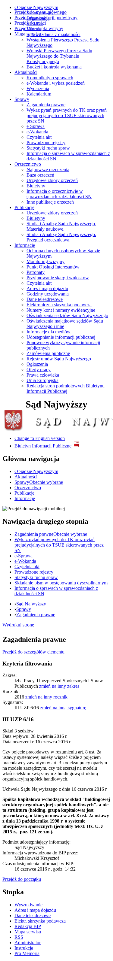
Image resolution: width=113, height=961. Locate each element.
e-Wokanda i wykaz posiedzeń (56, 83)
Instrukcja (23, 947)
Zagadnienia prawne (46, 104)
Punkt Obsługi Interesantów (53, 266)
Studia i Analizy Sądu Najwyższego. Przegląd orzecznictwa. (61, 237)
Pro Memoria (26, 953)
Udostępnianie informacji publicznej (61, 337)
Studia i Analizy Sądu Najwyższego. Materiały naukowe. (61, 226)
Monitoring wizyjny (45, 261)
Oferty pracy (39, 369)
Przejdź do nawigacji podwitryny (45, 17)
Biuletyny (36, 185)
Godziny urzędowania (48, 293)
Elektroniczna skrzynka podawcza (59, 304)
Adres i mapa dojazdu (47, 288)
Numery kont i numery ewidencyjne (61, 310)
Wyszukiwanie (28, 904)
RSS (18, 937)
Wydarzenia (38, 88)
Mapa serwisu (27, 33)
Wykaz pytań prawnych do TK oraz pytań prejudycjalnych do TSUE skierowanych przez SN (67, 115)
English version (39, 438)
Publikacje (24, 207)
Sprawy (21, 99)
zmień (59, 686)
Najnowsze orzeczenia (48, 169)
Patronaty (36, 272)
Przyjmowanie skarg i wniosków (58, 277)
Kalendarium (39, 93)
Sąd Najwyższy (31, 603)
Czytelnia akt (39, 137)
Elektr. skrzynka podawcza (40, 920)
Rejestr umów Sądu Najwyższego (59, 358)
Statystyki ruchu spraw (48, 147)
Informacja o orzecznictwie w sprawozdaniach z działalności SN (59, 194)
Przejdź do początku (21, 879)
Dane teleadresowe (45, 299)
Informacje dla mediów (49, 331)
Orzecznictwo (27, 164)
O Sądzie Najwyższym (36, 7)
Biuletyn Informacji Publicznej (44, 445)
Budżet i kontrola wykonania (54, 66)
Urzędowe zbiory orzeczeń (52, 180)
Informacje (24, 245)
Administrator (27, 942)
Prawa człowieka (43, 374)
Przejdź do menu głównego (40, 12)
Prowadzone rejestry (46, 142)
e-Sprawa (36, 126)
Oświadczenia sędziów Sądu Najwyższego (67, 315)
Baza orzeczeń (40, 174)
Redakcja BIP (27, 926)
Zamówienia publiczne (48, 353)
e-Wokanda (37, 131)
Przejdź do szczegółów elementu (33, 651)
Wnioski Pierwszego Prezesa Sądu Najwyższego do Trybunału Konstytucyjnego (59, 56)
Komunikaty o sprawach (50, 77)
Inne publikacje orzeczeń (50, 202)
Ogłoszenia (37, 364)
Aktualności (25, 72)
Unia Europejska (42, 380)
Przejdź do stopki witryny (38, 28)
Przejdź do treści (30, 23)
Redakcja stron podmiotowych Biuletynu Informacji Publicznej (66, 388)
